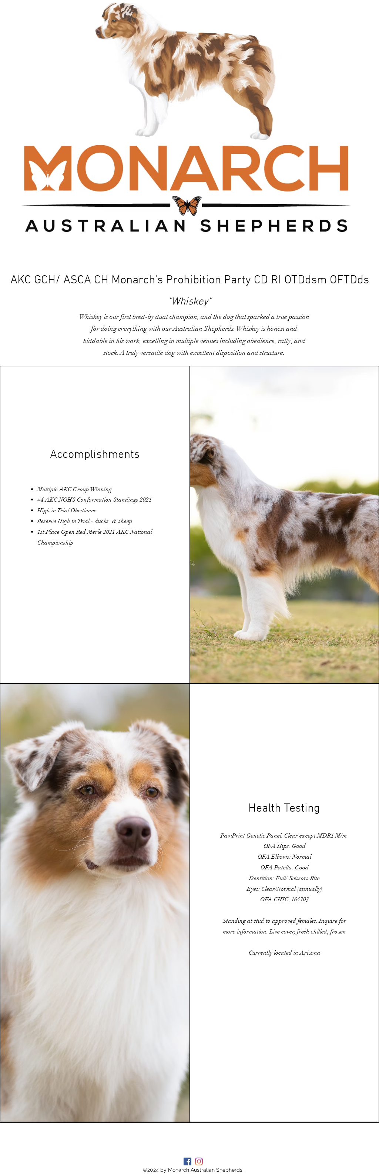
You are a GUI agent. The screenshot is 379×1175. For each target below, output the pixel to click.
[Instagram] (199, 1161)
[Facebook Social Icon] (187, 1161)
